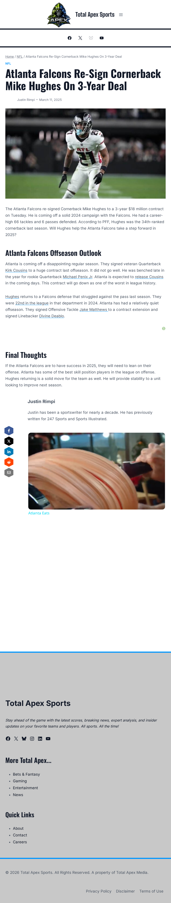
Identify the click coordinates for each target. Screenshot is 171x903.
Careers (20, 842)
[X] (80, 38)
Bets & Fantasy (26, 774)
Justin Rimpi (26, 100)
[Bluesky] (91, 38)
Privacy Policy (99, 891)
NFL (8, 63)
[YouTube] (101, 38)
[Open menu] (121, 14)
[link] (35, 439)
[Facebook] (69, 38)
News (18, 795)
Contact (20, 835)
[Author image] (10, 100)
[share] (156, 438)
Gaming (20, 781)
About (18, 828)
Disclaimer (125, 891)
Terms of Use (151, 891)
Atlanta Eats (53, 440)
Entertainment (25, 788)
